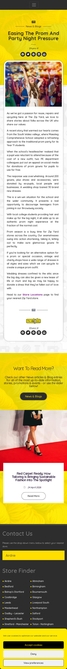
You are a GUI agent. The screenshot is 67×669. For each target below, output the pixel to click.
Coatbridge (11, 597)
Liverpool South (40, 602)
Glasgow (37, 597)
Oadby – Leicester (14, 613)
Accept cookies (33, 644)
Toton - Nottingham (43, 624)
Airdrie (8, 581)
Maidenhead (11, 608)
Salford (36, 613)
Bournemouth (39, 591)
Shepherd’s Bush (13, 618)
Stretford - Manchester (17, 624)
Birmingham (38, 586)
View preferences (33, 662)
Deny (33, 653)
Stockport (37, 618)
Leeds (8, 602)
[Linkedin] (39, 54)
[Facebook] (22, 54)
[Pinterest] (33, 54)
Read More (34, 495)
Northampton (39, 608)
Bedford (9, 586)
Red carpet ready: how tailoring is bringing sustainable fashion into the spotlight (33, 476)
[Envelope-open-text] (44, 54)
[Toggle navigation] (34, 5)
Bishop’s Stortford (14, 591)
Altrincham (38, 581)
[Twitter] (28, 54)
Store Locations (32, 294)
